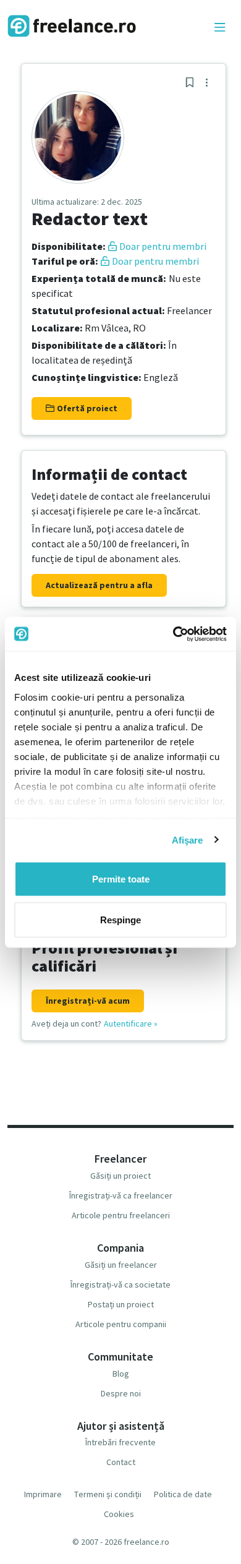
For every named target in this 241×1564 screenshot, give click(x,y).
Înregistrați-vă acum (88, 1000)
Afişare (187, 839)
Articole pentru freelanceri (121, 1215)
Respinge (120, 919)
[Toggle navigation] (220, 28)
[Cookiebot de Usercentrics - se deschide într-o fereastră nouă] (173, 634)
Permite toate (121, 879)
